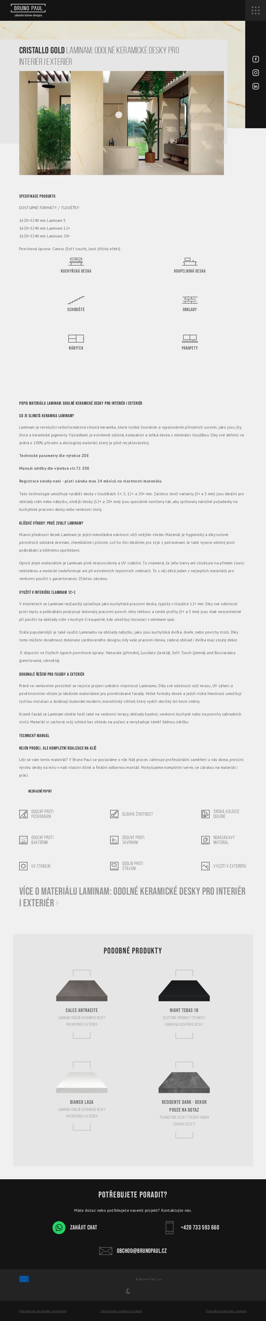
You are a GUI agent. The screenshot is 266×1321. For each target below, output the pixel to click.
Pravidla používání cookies (226, 1311)
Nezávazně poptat (40, 791)
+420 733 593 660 (200, 1227)
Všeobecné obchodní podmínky (43, 1311)
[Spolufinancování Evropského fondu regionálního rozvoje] (24, 1281)
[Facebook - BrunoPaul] (255, 60)
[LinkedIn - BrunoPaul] (255, 87)
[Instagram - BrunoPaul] (255, 73)
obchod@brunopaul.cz (142, 1251)
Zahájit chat (83, 1227)
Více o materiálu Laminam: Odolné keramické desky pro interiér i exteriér (132, 897)
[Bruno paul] (28, 10)
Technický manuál (34, 735)
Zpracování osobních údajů (121, 1311)
